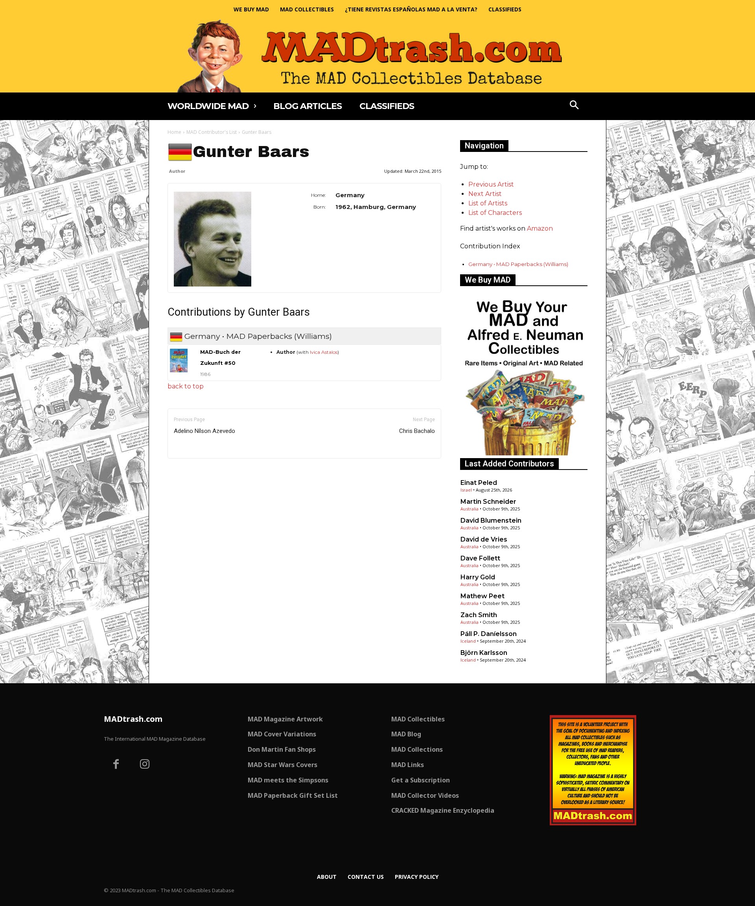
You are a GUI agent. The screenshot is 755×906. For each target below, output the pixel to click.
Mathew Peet (482, 596)
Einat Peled (478, 482)
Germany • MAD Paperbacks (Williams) (518, 264)
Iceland (468, 641)
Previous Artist (491, 184)
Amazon (540, 228)
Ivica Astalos (323, 352)
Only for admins (195, 471)
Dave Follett (480, 558)
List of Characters (495, 212)
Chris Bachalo (417, 431)
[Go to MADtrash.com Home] (377, 55)
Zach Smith (478, 615)
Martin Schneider (488, 501)
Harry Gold (477, 577)
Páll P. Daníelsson (488, 634)
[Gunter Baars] (223, 239)
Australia (469, 509)
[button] (574, 105)
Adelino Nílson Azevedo (204, 431)
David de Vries (483, 539)
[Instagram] (145, 765)
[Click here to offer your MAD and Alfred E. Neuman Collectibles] (523, 453)
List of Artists (487, 203)
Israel (466, 490)
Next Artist (485, 194)
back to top (186, 386)
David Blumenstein (490, 520)
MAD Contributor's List (211, 132)
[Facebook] (116, 765)
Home (174, 132)
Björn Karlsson (483, 652)
